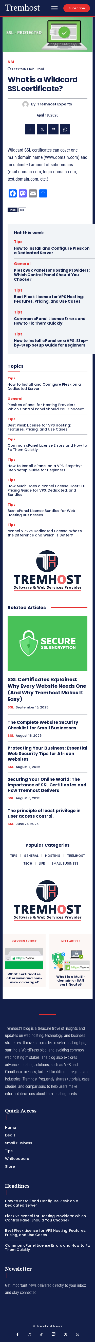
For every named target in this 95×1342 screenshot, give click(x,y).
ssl (22, 210)
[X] (42, 129)
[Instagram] (29, 1334)
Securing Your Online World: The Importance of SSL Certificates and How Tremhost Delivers (47, 784)
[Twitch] (54, 1334)
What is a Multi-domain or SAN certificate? (70, 981)
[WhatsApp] (65, 129)
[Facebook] (30, 129)
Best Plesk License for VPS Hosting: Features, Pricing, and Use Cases (49, 299)
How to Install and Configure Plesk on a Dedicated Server (51, 250)
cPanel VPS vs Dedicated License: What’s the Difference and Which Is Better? (45, 533)
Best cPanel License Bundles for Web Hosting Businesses (41, 513)
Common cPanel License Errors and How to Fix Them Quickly (50, 321)
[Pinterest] (53, 129)
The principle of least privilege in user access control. (44, 813)
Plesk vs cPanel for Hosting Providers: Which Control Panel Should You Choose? (52, 275)
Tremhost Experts (54, 104)
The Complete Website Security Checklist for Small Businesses (43, 725)
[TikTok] (41, 1334)
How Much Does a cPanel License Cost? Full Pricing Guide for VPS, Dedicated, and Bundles (47, 490)
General (22, 264)
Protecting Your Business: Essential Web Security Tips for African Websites (47, 753)
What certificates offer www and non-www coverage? (24, 978)
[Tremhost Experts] (26, 104)
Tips (18, 242)
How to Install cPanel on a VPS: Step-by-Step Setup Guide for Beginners (51, 343)
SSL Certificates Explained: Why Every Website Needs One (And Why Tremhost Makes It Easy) (47, 689)
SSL (11, 62)
